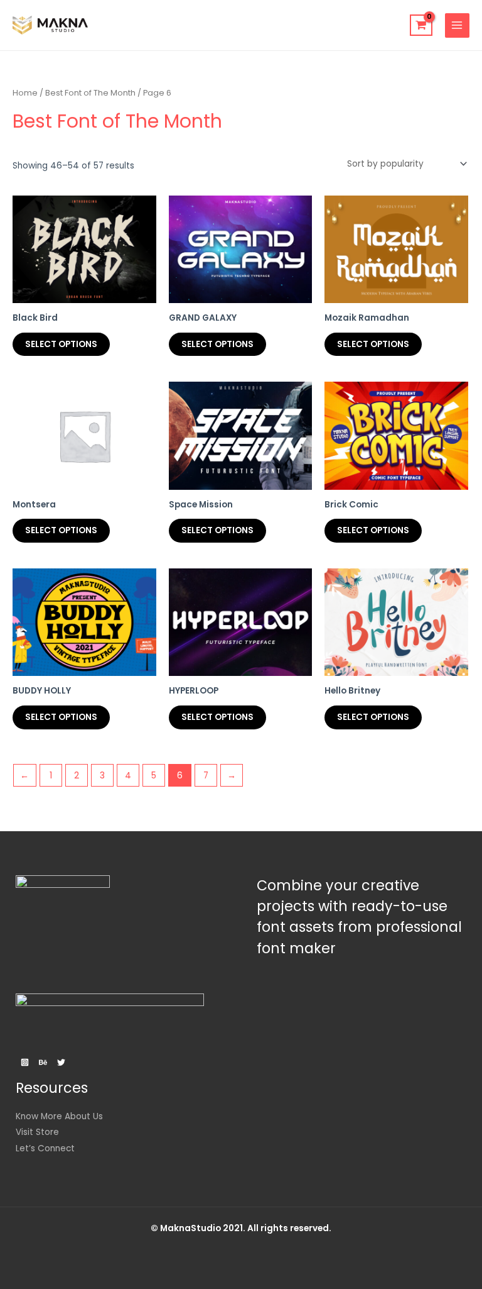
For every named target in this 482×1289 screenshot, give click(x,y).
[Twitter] (61, 1062)
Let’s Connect (45, 1148)
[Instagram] (25, 1062)
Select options (61, 344)
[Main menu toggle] (457, 25)
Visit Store (37, 1132)
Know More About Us (59, 1116)
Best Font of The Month (90, 92)
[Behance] (43, 1062)
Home (25, 92)
